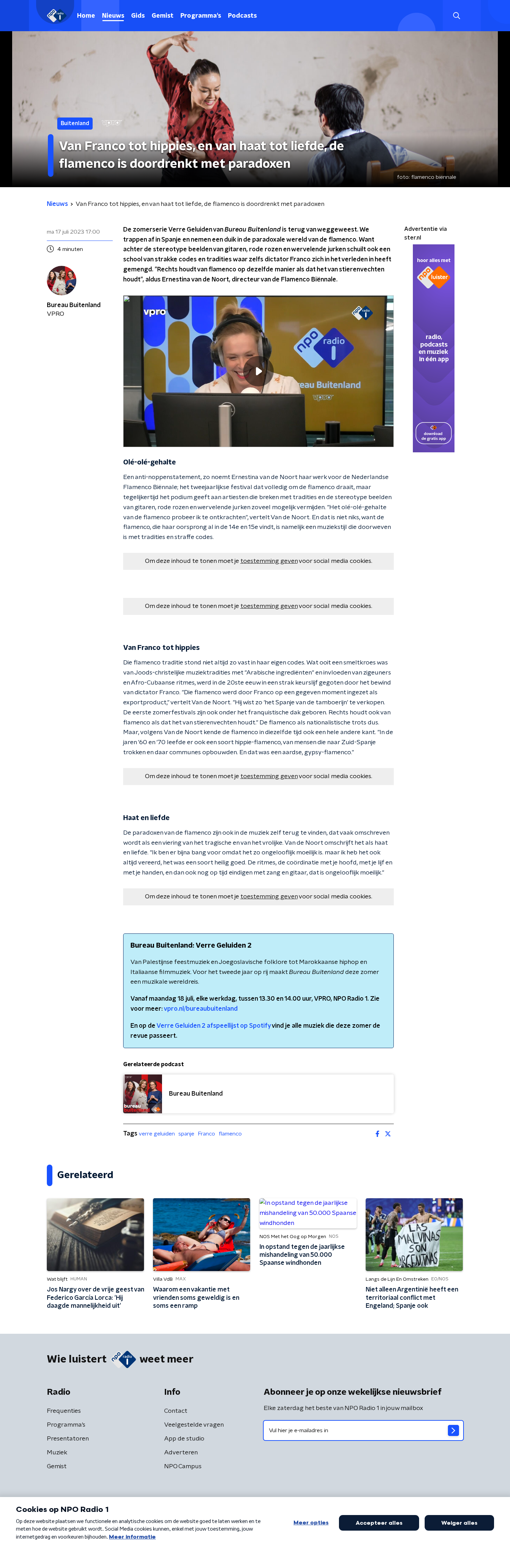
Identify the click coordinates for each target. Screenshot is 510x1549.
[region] (258, 371)
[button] (456, 15)
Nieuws (113, 16)
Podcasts (242, 16)
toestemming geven (269, 561)
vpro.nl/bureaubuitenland (201, 1009)
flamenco (230, 1134)
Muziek (57, 1453)
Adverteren (181, 1453)
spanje (186, 1134)
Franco (206, 1134)
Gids (138, 16)
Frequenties (64, 1411)
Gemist (162, 16)
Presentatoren (68, 1439)
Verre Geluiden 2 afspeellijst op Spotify (213, 1026)
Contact (175, 1411)
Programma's (200, 16)
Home (86, 16)
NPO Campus (183, 1466)
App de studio (184, 1439)
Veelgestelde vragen (194, 1425)
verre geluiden (157, 1134)
